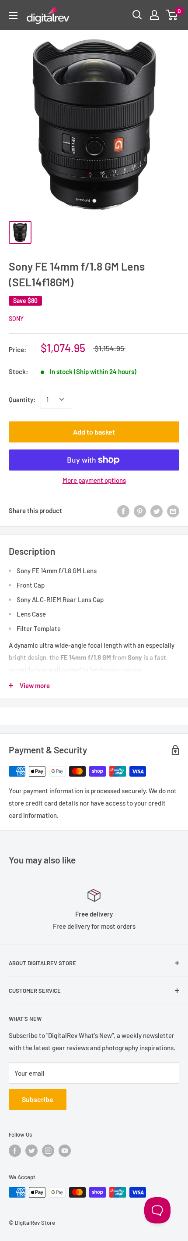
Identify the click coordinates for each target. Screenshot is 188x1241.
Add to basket (94, 432)
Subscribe (37, 1099)
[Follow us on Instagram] (48, 1151)
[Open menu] (13, 15)
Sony (16, 318)
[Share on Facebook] (123, 510)
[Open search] (137, 15)
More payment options (94, 480)
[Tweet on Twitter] (156, 510)
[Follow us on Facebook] (15, 1151)
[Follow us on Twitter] (31, 1151)
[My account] (154, 15)
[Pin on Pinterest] (140, 510)
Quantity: (22, 399)
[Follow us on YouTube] (65, 1151)
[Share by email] (173, 510)
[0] (172, 15)
